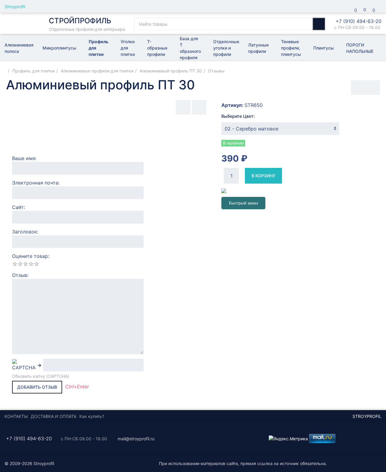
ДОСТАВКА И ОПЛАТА (53, 416)
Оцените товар (30, 256)
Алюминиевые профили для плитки (97, 70)
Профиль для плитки (98, 48)
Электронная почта (35, 183)
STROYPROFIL (367, 416)
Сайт (18, 207)
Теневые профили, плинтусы (291, 48)
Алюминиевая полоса (19, 48)
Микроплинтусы (59, 47)
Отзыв (19, 275)
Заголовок (24, 232)
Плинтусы (323, 47)
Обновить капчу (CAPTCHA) (40, 376)
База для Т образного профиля (190, 48)
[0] (345, 6)
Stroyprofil (15, 6)
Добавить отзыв (37, 387)
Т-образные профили (157, 48)
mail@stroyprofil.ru (136, 438)
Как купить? (91, 416)
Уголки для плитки (128, 48)
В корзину (263, 175)
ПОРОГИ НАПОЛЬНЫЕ (359, 48)
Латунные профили (258, 48)
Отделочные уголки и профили (226, 48)
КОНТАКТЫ (16, 416)
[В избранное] (372, 87)
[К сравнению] (358, 87)
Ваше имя (23, 158)
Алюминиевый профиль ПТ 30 (171, 70)
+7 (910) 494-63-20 (358, 21)
